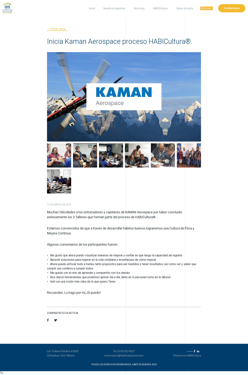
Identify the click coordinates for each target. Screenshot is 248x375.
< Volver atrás (57, 28)
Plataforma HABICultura (187, 355)
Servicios (139, 8)
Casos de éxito (184, 8)
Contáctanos (232, 8)
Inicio (92, 8)
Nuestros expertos (114, 8)
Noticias (206, 8)
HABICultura (160, 8)
